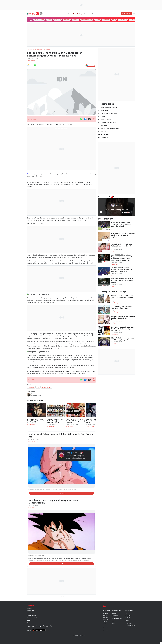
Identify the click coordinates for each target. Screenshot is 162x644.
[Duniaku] (35, 14)
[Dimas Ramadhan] (29, 469)
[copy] (93, 119)
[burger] (134, 14)
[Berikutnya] (96, 486)
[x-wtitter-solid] (89, 119)
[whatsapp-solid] (81, 119)
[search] (119, 14)
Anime (29, 176)
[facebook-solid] (85, 119)
